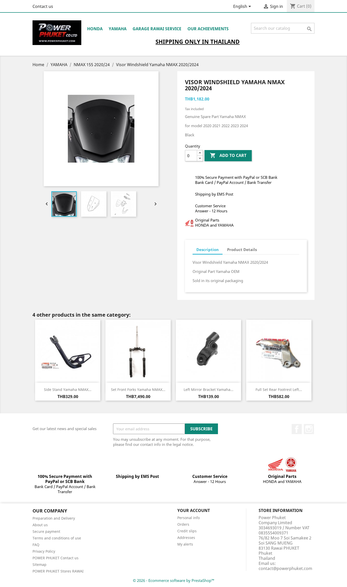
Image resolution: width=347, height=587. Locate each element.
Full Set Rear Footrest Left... (279, 389)
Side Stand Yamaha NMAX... (67, 389)
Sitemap (39, 564)
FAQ (36, 544)
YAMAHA (118, 29)
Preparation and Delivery (54, 518)
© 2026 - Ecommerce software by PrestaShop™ (173, 580)
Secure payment (46, 531)
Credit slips (187, 531)
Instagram (309, 429)
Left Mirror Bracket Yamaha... (208, 389)
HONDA (95, 29)
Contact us (43, 6)
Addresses (186, 537)
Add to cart (228, 155)
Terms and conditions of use (57, 538)
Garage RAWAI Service (157, 29)
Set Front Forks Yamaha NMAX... (138, 389)
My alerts (185, 544)
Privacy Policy (44, 551)
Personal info (188, 517)
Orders (183, 524)
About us (40, 524)
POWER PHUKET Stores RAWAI (58, 571)
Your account (193, 510)
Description (207, 249)
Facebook (297, 429)
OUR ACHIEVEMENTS (208, 29)
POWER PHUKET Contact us (55, 557)
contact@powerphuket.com (285, 568)
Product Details (242, 249)
